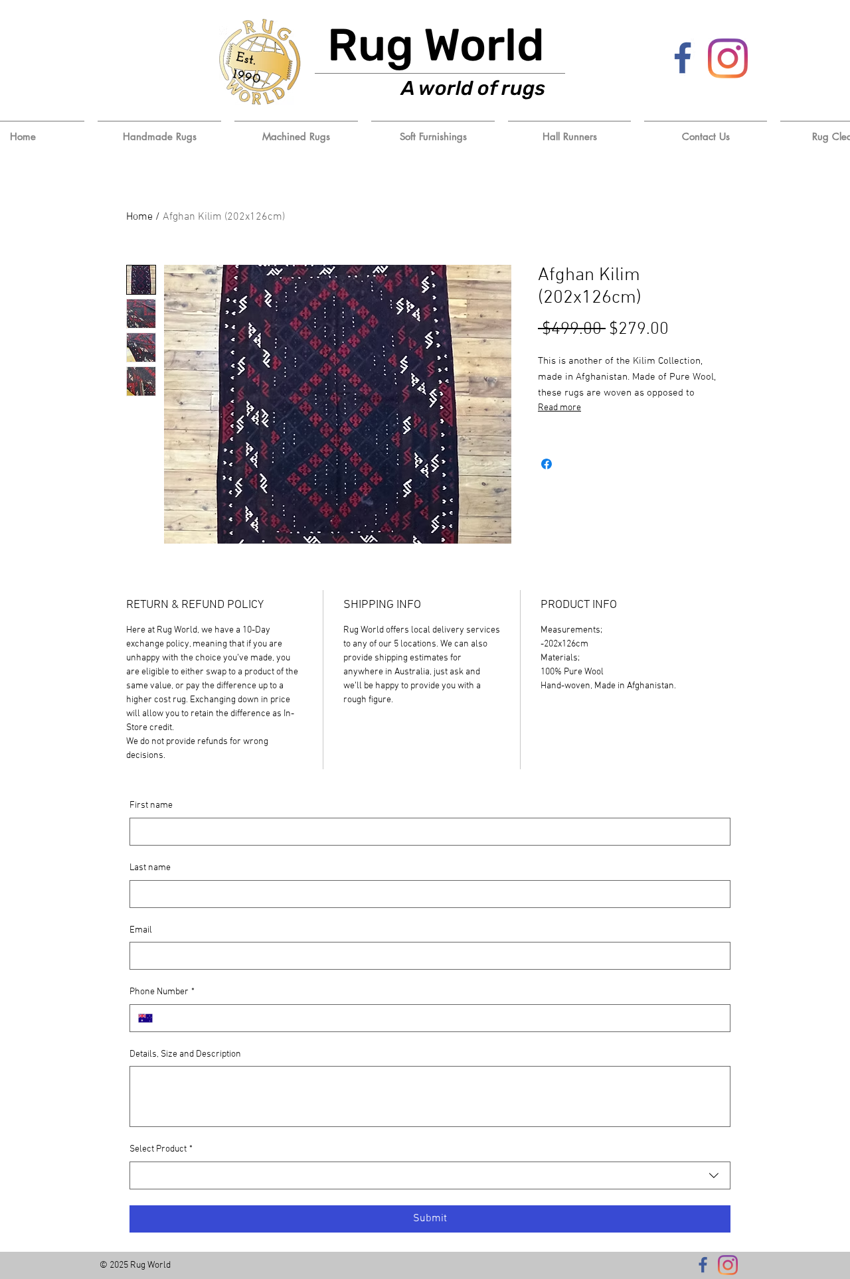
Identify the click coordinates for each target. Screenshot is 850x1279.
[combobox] (429, 1175)
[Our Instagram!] (728, 58)
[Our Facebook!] (683, 58)
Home (139, 217)
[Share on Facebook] (546, 464)
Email (140, 930)
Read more (559, 408)
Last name (150, 867)
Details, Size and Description (185, 1054)
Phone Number (162, 992)
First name (151, 805)
